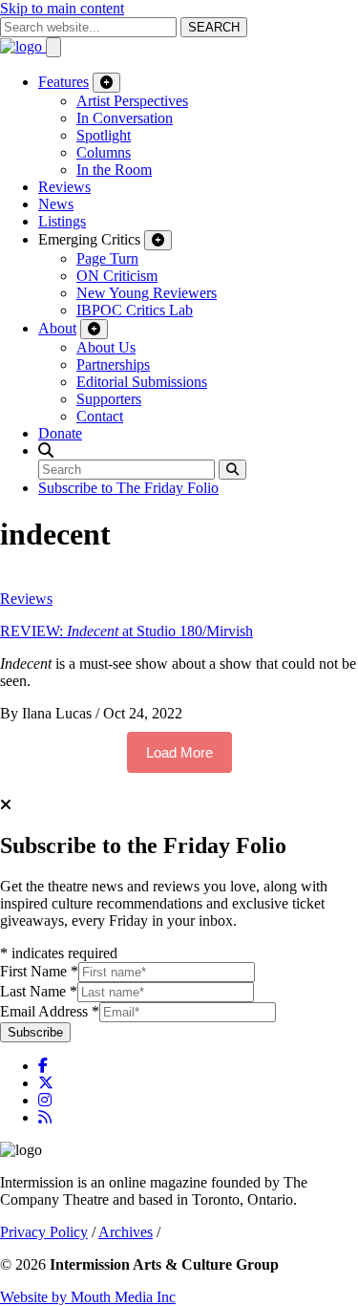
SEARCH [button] (214, 27)
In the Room (114, 169)
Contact (99, 416)
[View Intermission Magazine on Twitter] (45, 1083)
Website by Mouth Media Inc (88, 1297)
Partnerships (113, 364)
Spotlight (103, 135)
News (56, 204)
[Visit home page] (23, 46)
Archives (125, 1232)
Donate (60, 433)
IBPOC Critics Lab (134, 310)
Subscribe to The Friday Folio (128, 488)
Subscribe (35, 1032)
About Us (106, 347)
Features (63, 82)
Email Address (49, 1011)
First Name (39, 971)
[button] (45, 450)
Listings (62, 221)
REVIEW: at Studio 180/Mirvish (126, 631)
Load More (179, 752)
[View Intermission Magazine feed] (45, 1117)
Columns (103, 152)
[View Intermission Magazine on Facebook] (43, 1066)
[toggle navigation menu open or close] (53, 47)
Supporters (108, 399)
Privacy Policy (44, 1232)
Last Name (38, 991)
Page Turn (107, 258)
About (57, 328)
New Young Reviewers (146, 293)
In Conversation (124, 118)
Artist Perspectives (132, 101)
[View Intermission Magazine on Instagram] (45, 1100)
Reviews (64, 187)
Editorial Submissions (141, 382)
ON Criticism (117, 276)
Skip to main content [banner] (62, 8)
